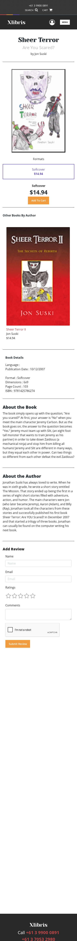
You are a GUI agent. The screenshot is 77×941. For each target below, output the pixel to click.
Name (9, 556)
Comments (12, 605)
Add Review (13, 549)
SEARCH (29, 10)
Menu (65, 22)
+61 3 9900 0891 (38, 5)
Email (9, 572)
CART (45, 10)
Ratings (10, 587)
